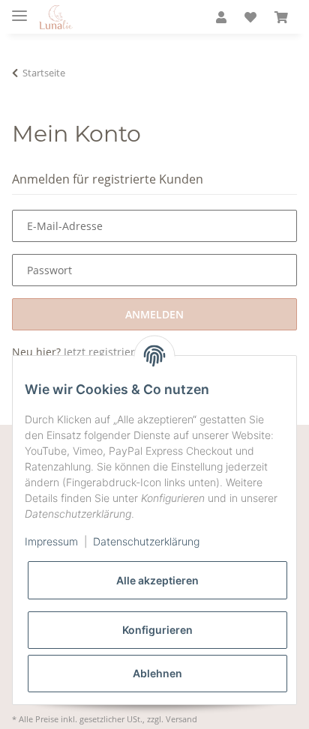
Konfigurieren (157, 629)
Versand (181, 719)
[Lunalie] (56, 17)
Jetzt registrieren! (107, 352)
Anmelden (154, 314)
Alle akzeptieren (157, 580)
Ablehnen (157, 673)
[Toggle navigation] (19, 9)
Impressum (51, 541)
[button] (221, 17)
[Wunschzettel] (251, 17)
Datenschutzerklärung (146, 541)
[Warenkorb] (281, 17)
